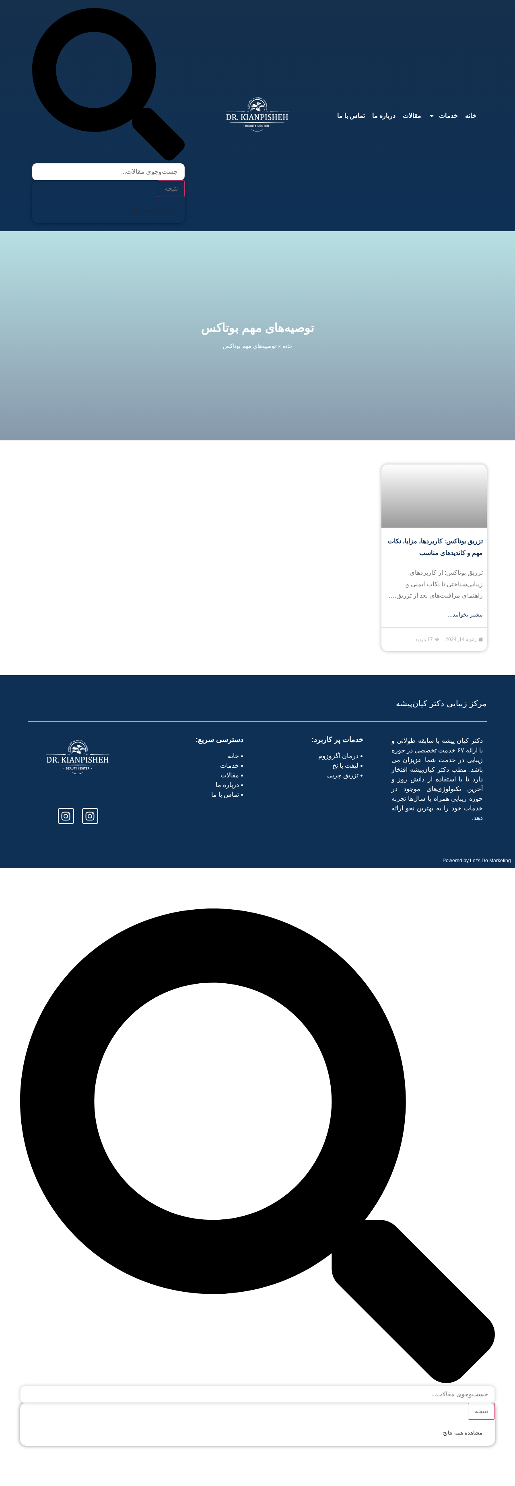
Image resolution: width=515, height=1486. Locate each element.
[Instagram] (90, 816)
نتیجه (171, 188)
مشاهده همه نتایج (152, 210)
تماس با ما (351, 115)
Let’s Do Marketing (490, 860)
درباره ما (384, 115)
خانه (470, 115)
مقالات (412, 115)
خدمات (448, 115)
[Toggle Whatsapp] (29, 1465)
